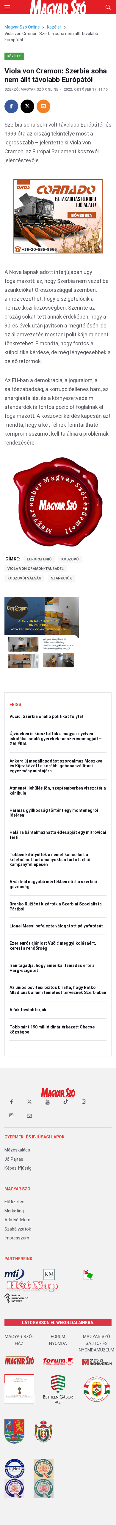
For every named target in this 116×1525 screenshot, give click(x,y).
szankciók (61, 578)
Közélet (54, 27)
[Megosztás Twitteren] (27, 106)
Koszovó (70, 559)
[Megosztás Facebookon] (11, 106)
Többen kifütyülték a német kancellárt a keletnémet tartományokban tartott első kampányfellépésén (50, 859)
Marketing (14, 1211)
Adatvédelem (17, 1219)
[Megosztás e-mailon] (43, 106)
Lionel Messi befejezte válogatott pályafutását (56, 926)
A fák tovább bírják (28, 1009)
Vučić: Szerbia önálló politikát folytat (47, 716)
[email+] (29, 1115)
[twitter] (29, 1102)
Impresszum (16, 1238)
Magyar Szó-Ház (19, 1340)
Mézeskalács (17, 1150)
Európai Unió (39, 559)
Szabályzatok (17, 1229)
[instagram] (84, 1102)
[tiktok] (66, 1102)
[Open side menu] (7, 7)
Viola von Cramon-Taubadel (35, 569)
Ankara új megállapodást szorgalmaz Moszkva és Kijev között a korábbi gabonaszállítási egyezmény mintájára (56, 766)
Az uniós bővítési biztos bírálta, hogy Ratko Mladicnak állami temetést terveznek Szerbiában (58, 990)
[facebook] (11, 1102)
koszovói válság (24, 578)
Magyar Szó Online (22, 27)
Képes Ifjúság (18, 1168)
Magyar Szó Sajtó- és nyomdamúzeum (96, 1343)
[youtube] (47, 1102)
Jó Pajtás (13, 1159)
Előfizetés (14, 1201)
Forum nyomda (58, 1340)
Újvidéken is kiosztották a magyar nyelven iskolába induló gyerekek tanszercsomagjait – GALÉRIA (56, 738)
